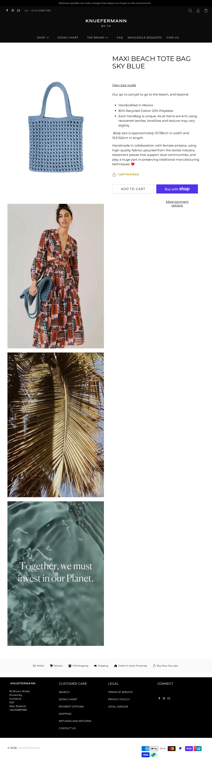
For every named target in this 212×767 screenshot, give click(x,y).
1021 (11, 702)
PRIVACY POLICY (119, 699)
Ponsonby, (16, 695)
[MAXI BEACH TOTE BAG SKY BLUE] (55, 127)
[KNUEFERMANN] (106, 24)
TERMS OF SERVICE (120, 692)
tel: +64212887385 (38, 10)
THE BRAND (96, 37)
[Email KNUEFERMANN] (20, 10)
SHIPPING (65, 713)
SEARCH (64, 692)
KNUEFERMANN (28, 747)
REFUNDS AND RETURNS (75, 721)
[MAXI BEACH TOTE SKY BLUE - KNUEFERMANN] (55, 276)
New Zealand (17, 706)
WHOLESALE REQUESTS (145, 37)
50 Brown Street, (19, 691)
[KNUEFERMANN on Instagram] (14, 10)
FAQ (120, 37)
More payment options (177, 203)
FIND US (173, 37)
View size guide (124, 85)
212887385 (20, 709)
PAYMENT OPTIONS (71, 706)
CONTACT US (67, 728)
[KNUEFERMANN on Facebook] (8, 10)
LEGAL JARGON (118, 706)
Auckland (15, 698)
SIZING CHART (68, 37)
